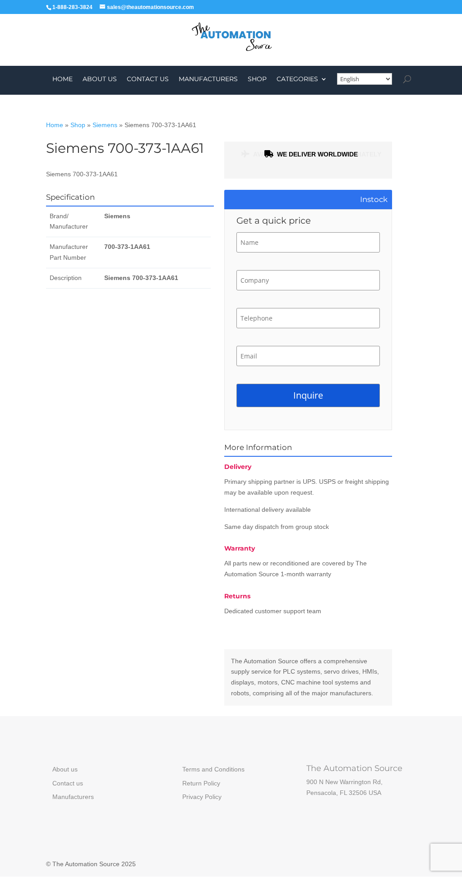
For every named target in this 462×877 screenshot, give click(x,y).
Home (62, 79)
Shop (257, 79)
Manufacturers (208, 79)
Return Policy (201, 783)
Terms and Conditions (213, 769)
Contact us (148, 79)
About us (100, 79)
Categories (297, 79)
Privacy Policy (202, 796)
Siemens (104, 125)
